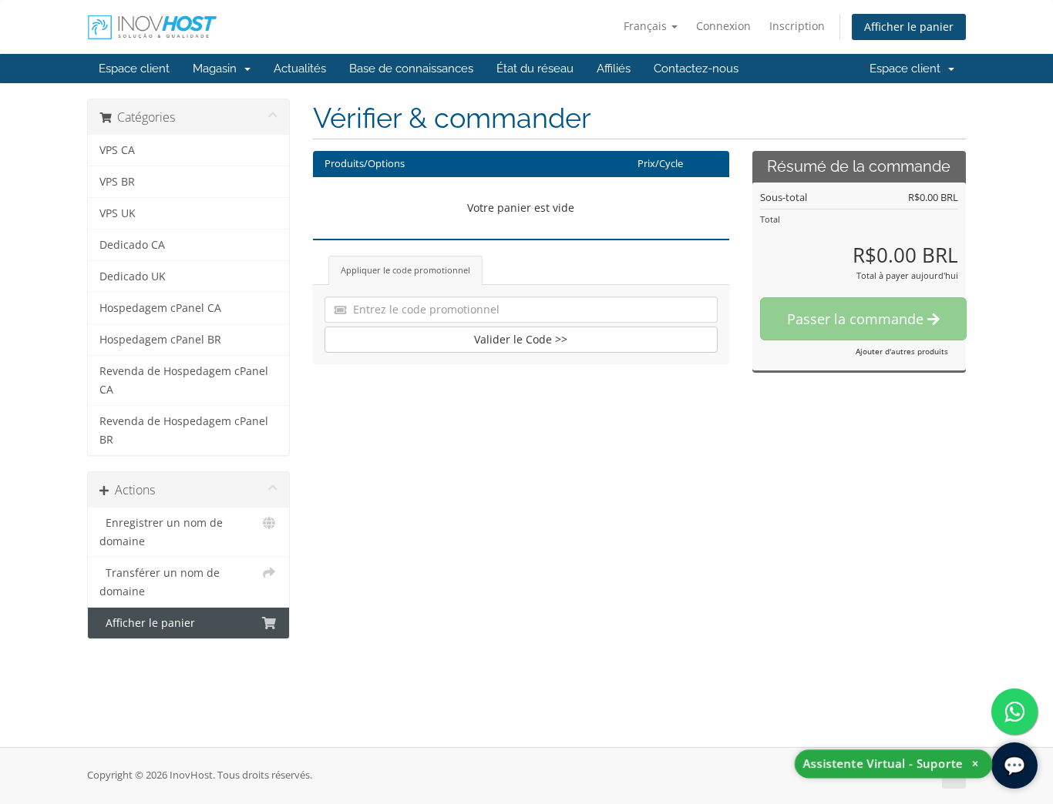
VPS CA (117, 150)
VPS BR (117, 182)
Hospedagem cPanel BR (160, 340)
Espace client (134, 68)
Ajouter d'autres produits (902, 351)
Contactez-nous (696, 68)
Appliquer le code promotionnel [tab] (405, 270)
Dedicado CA (132, 245)
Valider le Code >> (520, 339)
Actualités (300, 68)
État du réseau (535, 68)
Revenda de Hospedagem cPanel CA (183, 380)
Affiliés (614, 68)
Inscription (797, 25)
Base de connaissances (411, 68)
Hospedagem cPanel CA (160, 308)
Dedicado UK (132, 276)
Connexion (723, 25)
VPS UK (117, 213)
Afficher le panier (909, 26)
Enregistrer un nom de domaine (161, 532)
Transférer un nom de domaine (159, 582)
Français (647, 25)
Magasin (218, 68)
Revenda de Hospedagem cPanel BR (183, 430)
